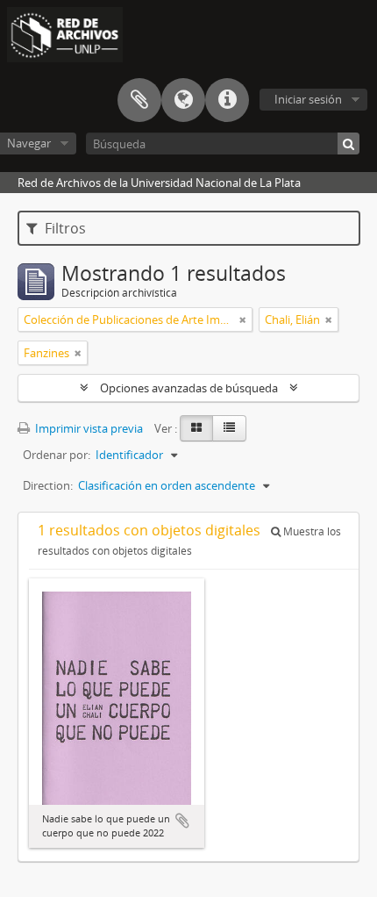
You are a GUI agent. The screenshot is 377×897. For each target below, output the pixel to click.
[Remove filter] (242, 319)
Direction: (48, 485)
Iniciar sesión (308, 99)
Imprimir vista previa (87, 428)
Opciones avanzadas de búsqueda (189, 388)
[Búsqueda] (348, 143)
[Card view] (196, 428)
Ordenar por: (56, 455)
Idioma (183, 100)
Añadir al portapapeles (182, 820)
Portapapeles (139, 100)
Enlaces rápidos (227, 100)
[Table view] (229, 428)
